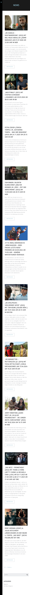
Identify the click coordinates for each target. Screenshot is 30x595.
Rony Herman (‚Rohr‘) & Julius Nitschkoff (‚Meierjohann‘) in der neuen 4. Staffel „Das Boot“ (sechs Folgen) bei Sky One (16, 533)
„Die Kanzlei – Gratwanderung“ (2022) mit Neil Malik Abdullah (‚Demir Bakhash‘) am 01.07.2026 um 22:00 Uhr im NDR (15, 37)
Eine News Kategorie (8, 586)
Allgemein (6, 584)
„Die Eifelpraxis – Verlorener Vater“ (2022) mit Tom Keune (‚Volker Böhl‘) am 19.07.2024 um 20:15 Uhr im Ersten (16, 307)
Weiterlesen (10, 66)
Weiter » (10, 567)
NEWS (16, 5)
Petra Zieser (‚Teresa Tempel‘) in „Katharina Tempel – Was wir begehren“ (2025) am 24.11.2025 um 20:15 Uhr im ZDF (16, 132)
